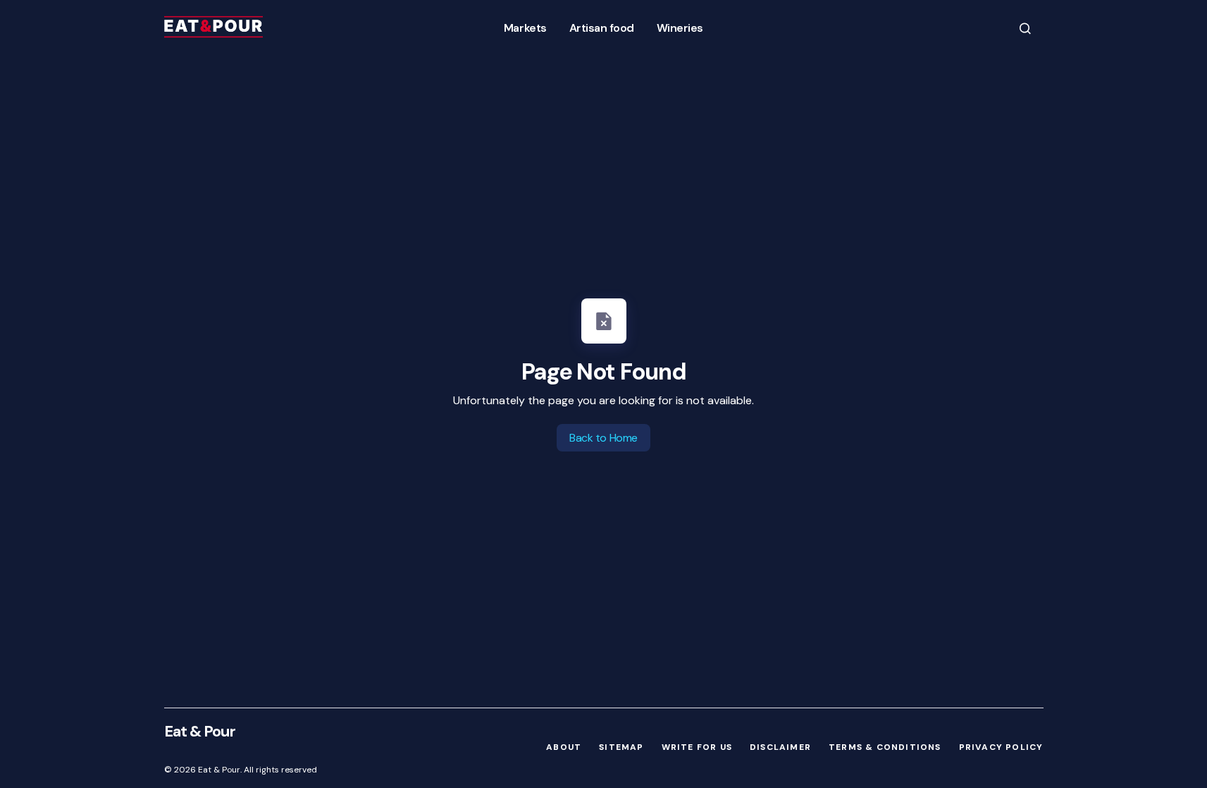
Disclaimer (780, 747)
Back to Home (603, 437)
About (563, 747)
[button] (1025, 28)
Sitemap (621, 747)
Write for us (697, 747)
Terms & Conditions (885, 747)
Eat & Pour (199, 731)
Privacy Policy (1001, 747)
